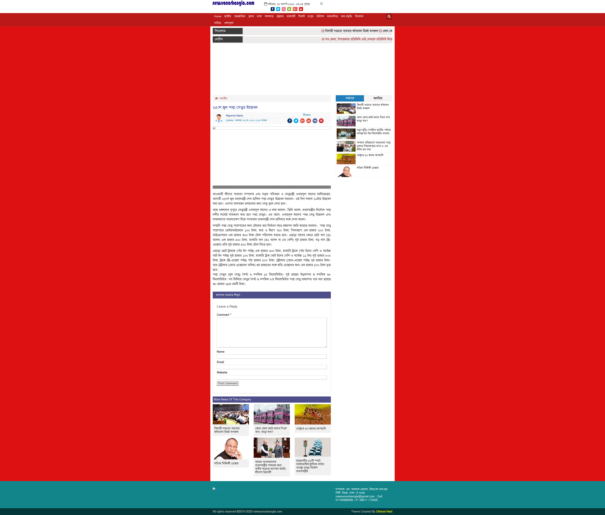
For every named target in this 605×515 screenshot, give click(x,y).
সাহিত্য (217, 23)
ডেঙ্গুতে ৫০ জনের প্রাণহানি (311, 428)
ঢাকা (259, 16)
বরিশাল (320, 16)
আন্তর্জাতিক (239, 16)
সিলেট (301, 16)
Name (220, 351)
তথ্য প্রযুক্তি (346, 16)
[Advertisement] (302, 68)
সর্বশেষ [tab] (350, 98)
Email (220, 362)
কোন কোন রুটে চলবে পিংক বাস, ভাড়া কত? (271, 430)
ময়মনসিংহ (332, 16)
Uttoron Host (384, 511)
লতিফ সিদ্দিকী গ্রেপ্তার (226, 463)
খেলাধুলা (228, 23)
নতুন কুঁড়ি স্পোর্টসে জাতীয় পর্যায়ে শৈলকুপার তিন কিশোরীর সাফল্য (374, 131)
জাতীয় (227, 16)
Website (222, 372)
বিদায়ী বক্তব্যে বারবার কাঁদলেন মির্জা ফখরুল (339, 31)
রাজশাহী (291, 16)
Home (217, 16)
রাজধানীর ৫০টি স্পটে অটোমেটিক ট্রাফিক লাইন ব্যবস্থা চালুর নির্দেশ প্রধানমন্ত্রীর (310, 466)
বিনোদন (359, 16)
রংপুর (310, 16)
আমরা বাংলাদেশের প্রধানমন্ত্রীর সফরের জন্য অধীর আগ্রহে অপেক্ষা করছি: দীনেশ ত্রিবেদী (270, 467)
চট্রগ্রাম (280, 16)
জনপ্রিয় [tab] (378, 98)
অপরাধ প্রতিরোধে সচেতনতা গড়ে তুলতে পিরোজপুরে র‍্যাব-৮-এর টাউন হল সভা (374, 146)
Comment (224, 315)
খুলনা (251, 16)
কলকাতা (269, 16)
